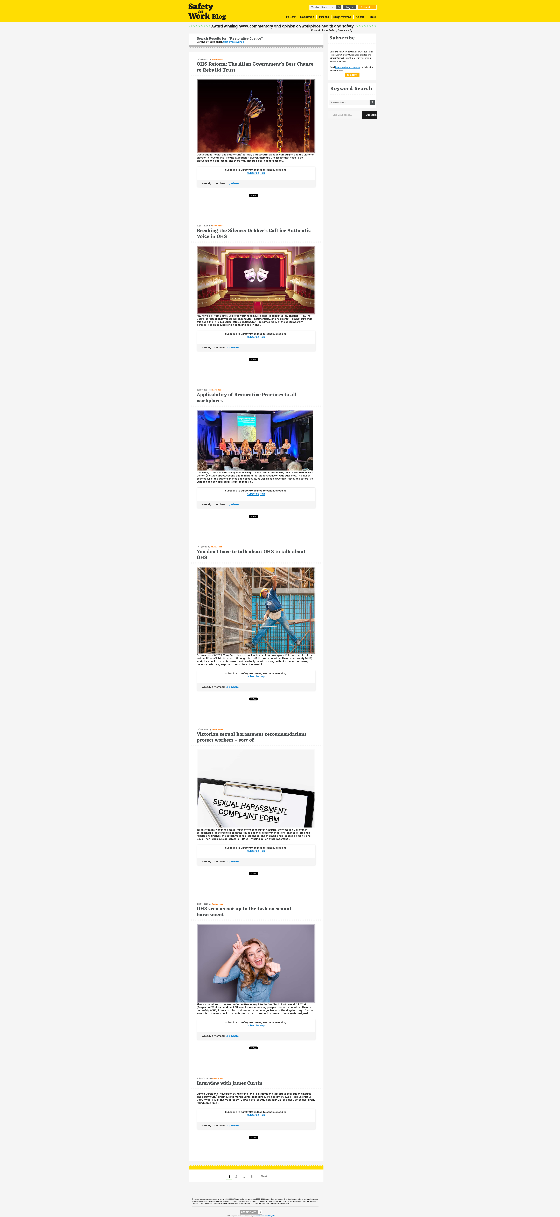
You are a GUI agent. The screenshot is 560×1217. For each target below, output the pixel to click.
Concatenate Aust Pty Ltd (264, 1216)
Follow (291, 17)
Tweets (323, 17)
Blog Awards (342, 17)
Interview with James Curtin (229, 1083)
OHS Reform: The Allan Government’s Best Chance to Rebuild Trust (255, 67)
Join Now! (352, 75)
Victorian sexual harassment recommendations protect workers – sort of (252, 737)
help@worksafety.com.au (347, 67)
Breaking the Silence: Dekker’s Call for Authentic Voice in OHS (254, 234)
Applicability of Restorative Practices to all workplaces (247, 398)
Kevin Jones (217, 59)
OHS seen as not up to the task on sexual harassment (244, 912)
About (360, 17)
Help (373, 17)
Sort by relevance (233, 42)
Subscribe (367, 7)
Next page (264, 1176)
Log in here (232, 183)
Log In (349, 7)
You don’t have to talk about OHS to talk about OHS (251, 555)
